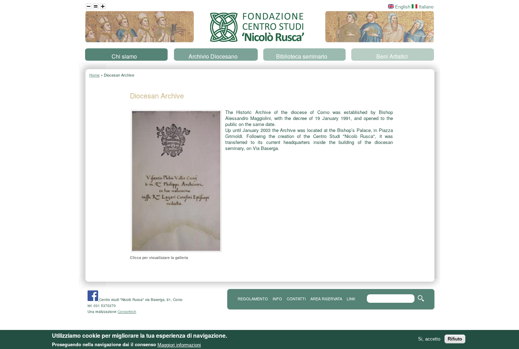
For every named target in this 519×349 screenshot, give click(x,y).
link (351, 298)
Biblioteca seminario (301, 56)
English (402, 6)
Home (94, 75)
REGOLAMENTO (253, 298)
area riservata (326, 298)
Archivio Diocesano (213, 56)
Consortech (127, 311)
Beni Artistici (392, 56)
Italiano (425, 6)
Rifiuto (455, 339)
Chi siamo (124, 56)
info (277, 298)
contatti (296, 298)
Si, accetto (429, 339)
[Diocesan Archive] (176, 251)
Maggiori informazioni (179, 344)
